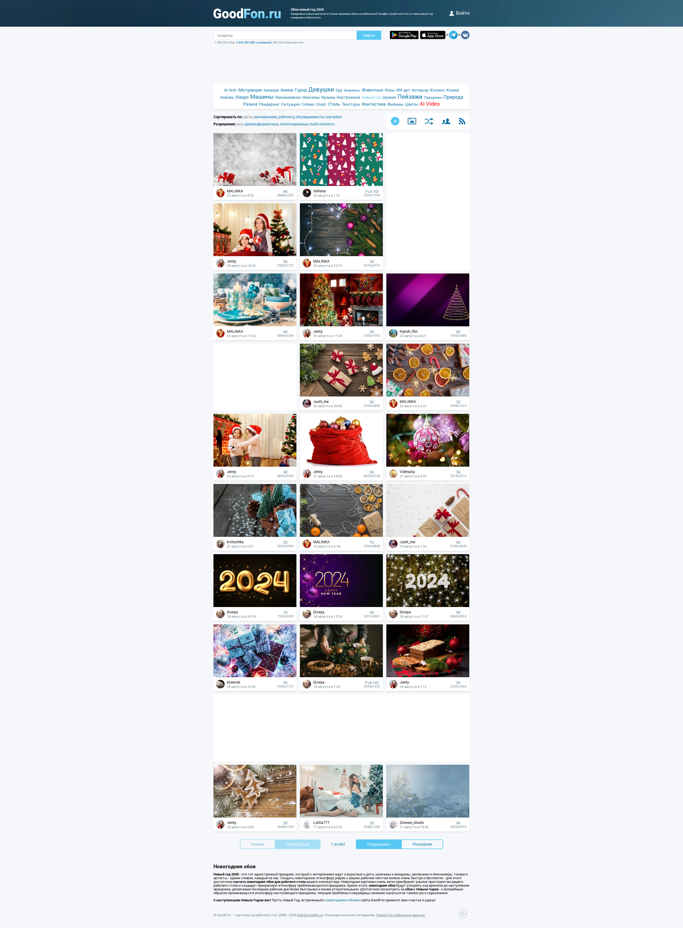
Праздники (433, 97)
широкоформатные (261, 123)
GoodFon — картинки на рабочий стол (247, 915)
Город (301, 90)
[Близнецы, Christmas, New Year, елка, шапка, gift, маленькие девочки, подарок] (254, 254)
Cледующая (377, 844)
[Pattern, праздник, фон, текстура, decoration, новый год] (341, 184)
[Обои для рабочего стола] (247, 13)
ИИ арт (403, 90)
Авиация (271, 90)
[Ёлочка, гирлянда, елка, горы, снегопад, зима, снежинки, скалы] (427, 816)
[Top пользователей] (446, 121)
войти (463, 13)
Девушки (321, 89)
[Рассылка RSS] (462, 121)
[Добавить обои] (395, 121)
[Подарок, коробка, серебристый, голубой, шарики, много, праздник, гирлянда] (254, 675)
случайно (333, 116)
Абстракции (250, 90)
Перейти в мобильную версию (400, 915)
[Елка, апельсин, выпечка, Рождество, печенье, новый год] (254, 816)
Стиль (334, 104)
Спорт (321, 104)
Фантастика (374, 104)
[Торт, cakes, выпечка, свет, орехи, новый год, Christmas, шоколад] (427, 675)
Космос (437, 90)
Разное (250, 104)
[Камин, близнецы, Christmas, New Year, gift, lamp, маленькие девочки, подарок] (254, 465)
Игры (390, 90)
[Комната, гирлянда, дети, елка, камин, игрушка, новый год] (341, 324)
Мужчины (311, 97)
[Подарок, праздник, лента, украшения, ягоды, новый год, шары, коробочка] (254, 184)
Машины (262, 97)
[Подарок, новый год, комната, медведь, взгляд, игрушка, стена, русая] (341, 816)
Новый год (371, 97)
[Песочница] (412, 121)
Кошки (452, 90)
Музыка (328, 97)
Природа (453, 97)
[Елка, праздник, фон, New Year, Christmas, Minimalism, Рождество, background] (427, 324)
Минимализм (288, 97)
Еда (339, 90)
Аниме (286, 90)
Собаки (307, 104)
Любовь (227, 97)
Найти (369, 35)
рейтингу (286, 116)
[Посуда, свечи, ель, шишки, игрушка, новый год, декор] (254, 324)
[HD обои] (404, 35)
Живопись (352, 90)
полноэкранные (294, 123)
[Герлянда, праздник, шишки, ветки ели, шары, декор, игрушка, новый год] (341, 254)
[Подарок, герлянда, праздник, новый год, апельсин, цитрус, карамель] (427, 395)
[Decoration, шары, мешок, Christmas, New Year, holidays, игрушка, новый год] (341, 465)
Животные (372, 90)
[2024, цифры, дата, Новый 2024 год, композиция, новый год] (254, 605)
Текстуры (351, 104)
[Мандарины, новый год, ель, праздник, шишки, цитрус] (341, 535)
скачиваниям (265, 116)
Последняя (422, 844)
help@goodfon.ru (310, 915)
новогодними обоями (343, 900)
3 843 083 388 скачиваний (253, 42)
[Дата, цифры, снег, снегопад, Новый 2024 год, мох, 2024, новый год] (427, 605)
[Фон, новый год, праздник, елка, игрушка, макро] (427, 465)
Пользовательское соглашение (349, 915)
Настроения (348, 97)
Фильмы (395, 104)
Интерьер (420, 90)
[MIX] (429, 121)
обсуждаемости (310, 116)
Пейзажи (410, 96)
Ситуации (290, 104)
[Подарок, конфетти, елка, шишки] (254, 535)
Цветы (411, 104)
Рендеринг (269, 104)
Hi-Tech (230, 90)
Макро (242, 97)
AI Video (430, 104)
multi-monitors (322, 123)
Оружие (389, 97)
